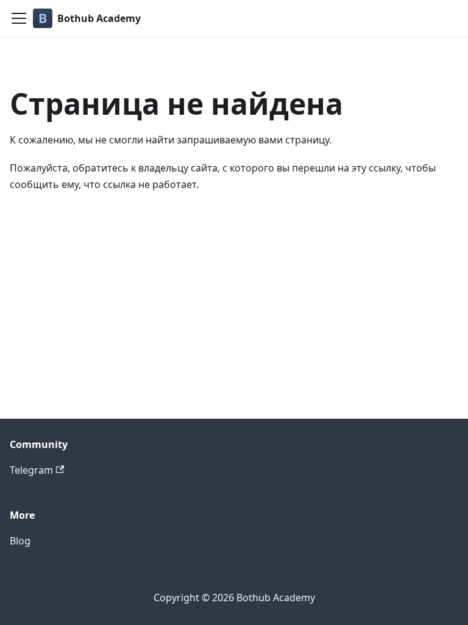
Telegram (31, 470)
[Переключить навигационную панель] (19, 18)
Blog (20, 540)
